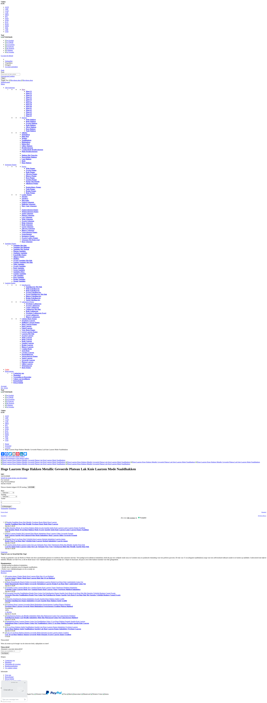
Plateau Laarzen (27, 362)
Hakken (24, 118)
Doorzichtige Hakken (29, 157)
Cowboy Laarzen (28, 352)
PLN (6, 22)
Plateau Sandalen (19, 251)
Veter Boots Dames (28, 330)
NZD (7, 18)
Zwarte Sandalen (19, 266)
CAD (7, 11)
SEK (6, 28)
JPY (6, 16)
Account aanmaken (11, 67)
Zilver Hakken (31, 127)
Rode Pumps (30, 172)
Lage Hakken (26, 159)
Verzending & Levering (13, 664)
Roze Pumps (30, 178)
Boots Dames (26, 368)
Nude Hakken (31, 131)
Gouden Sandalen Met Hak (23, 262)
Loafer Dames (27, 195)
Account (3, 386)
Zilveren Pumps (31, 174)
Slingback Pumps (32, 183)
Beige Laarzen (27, 339)
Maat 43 (29, 112)
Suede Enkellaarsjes (33, 300)
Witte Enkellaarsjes (33, 289)
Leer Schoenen (27, 217)
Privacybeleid (18, 383)
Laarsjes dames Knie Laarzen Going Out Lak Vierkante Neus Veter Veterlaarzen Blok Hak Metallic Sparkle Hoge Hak (47, 547)
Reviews (4, 573)
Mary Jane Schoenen (29, 206)
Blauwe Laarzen (27, 347)
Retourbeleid (18, 381)
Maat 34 (29, 95)
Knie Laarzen (26, 326)
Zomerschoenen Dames (30, 210)
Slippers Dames (18, 257)
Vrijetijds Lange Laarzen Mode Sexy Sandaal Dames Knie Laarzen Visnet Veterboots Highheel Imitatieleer (43, 589)
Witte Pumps (30, 168)
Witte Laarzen (27, 337)
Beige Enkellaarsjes (33, 290)
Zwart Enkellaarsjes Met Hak (36, 294)
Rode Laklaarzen (32, 311)
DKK (7, 15)
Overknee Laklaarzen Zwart (36, 313)
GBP (6, 9)
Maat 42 (29, 110)
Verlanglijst (8, 61)
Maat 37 (29, 101)
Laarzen (7, 448)
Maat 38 (29, 103)
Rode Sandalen (18, 268)
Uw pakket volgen (11, 668)
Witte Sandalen (18, 264)
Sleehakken (26, 135)
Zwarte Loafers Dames (30, 238)
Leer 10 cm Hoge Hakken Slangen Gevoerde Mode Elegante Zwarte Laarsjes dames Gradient (38, 634)
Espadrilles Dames (19, 255)
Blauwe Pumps (31, 176)
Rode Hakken (31, 125)
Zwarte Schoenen (28, 221)
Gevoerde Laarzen (28, 360)
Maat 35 (29, 97)
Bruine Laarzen (27, 345)
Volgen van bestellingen (21, 379)
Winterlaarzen (27, 366)
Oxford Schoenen (28, 202)
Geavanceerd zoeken (8, 76)
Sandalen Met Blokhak (21, 247)
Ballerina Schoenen (28, 204)
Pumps (24, 166)
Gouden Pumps (31, 180)
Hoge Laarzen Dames (29, 324)
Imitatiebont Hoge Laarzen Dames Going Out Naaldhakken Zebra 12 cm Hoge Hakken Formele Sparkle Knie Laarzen (47, 623)
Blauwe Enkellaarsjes (33, 296)
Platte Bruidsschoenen (29, 151)
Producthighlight (6, 571)
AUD (7, 7)
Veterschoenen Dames (29, 232)
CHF (6, 30)
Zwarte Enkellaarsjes (33, 292)
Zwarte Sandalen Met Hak (22, 260)
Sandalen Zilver (19, 272)
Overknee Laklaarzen (33, 304)
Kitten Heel (26, 144)
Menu (3, 84)
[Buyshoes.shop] (21, 80)
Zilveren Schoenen (28, 228)
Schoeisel (8, 446)
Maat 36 (29, 99)
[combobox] (10, 74)
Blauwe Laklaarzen (33, 317)
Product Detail (4, 512)
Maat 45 (29, 116)
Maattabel (17, 375)
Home (7, 444)
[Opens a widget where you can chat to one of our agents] (14, 691)
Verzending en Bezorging (22, 377)
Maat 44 (29, 114)
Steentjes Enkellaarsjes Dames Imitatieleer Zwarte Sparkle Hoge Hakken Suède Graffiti (36, 601)
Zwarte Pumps (31, 170)
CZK (6, 13)
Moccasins (25, 200)
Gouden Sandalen (19, 274)
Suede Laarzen (27, 358)
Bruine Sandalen (19, 279)
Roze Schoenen (27, 242)
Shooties (25, 197)
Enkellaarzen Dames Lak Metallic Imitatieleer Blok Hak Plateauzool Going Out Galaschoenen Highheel (41, 618)
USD (6, 31)
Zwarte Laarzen (27, 336)
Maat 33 (29, 93)
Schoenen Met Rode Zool (31, 240)
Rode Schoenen (27, 225)
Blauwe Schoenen (28, 230)
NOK (7, 20)
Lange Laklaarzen (32, 307)
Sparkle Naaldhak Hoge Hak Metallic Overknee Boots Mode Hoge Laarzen (31, 524)
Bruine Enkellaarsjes (33, 298)
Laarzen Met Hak (28, 334)
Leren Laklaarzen (32, 315)
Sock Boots (26, 351)
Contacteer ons (18, 373)
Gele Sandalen (18, 275)
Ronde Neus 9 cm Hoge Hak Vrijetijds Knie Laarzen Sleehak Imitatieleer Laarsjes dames (36, 541)
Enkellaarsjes (26, 285)
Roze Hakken (30, 129)
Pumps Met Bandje (33, 181)
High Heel (25, 136)
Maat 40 (29, 106)
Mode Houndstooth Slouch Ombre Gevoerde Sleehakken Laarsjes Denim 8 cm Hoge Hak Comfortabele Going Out (45, 584)
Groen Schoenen (27, 227)
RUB (7, 24)
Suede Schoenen (27, 213)
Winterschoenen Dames (30, 212)
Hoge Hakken (26, 163)
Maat (23, 89)
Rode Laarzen (27, 341)
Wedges (24, 138)
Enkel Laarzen (27, 328)
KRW (7, 26)
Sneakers (25, 198)
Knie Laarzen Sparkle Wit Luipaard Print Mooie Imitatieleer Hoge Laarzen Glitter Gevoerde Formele (41, 535)
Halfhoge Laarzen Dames (31, 322)
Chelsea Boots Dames (29, 319)
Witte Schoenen (27, 219)
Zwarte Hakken (31, 123)
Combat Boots (27, 349)
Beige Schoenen (27, 223)
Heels (23, 161)
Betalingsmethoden (11, 666)
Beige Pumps (30, 193)
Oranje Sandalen (19, 281)
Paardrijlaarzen (27, 354)
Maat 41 (29, 108)
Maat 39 (29, 104)
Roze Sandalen (18, 277)
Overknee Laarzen (28, 321)
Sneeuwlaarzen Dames (30, 356)
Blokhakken (26, 142)
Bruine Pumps (31, 191)
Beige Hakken (31, 121)
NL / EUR (4, 388)
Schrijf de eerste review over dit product (14, 478)
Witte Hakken (31, 119)
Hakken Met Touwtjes (29, 155)
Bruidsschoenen (27, 148)
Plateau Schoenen (28, 215)
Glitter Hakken (27, 146)
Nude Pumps (30, 189)
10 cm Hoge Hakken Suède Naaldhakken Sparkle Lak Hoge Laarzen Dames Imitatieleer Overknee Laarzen (43, 629)
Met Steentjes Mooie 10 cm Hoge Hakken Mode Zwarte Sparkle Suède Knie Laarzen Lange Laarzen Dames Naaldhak (47, 530)
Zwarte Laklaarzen (33, 306)
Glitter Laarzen (27, 364)
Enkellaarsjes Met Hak (34, 287)
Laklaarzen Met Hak (33, 309)
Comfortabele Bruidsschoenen (32, 150)
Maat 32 (29, 91)
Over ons (8, 675)
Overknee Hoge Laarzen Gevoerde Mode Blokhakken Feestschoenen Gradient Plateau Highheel (39, 606)
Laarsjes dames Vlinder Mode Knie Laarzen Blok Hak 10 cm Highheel (30, 578)
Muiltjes (16, 259)
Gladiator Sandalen (20, 253)
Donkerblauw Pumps (33, 187)
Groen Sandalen (19, 270)
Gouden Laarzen (28, 343)
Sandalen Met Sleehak (21, 249)
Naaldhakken (26, 140)
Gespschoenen (27, 234)
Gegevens (4, 552)
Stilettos (24, 133)
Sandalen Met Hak (20, 245)
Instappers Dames (28, 236)
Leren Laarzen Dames (30, 332)
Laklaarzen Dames (28, 302)
